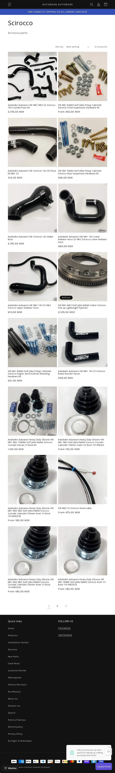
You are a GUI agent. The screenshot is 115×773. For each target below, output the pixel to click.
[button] (9, 4)
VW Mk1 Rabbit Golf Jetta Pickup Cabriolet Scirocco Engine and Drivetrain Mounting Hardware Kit (29, 374)
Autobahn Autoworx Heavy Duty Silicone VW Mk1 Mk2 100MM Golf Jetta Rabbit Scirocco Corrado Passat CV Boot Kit (31, 442)
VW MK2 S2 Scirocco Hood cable (74, 508)
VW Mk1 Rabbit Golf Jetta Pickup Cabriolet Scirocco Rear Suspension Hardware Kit (79, 172)
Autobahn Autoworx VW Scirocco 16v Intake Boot (30, 238)
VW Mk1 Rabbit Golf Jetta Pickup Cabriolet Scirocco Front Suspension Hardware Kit (79, 106)
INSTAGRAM (65, 635)
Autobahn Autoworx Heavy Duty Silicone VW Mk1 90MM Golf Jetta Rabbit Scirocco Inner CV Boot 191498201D (82, 582)
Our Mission (14, 691)
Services (12, 649)
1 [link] (49, 605)
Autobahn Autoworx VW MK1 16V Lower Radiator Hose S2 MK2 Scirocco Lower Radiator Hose (82, 239)
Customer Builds (17, 670)
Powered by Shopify (41, 767)
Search (12, 713)
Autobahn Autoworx (23, 767)
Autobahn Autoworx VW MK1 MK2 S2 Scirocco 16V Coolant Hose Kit (32, 106)
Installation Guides (18, 642)
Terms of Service (17, 720)
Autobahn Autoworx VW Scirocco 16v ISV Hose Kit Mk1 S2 (32, 172)
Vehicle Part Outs (17, 684)
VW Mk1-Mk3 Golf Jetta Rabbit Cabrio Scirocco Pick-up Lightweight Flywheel (82, 306)
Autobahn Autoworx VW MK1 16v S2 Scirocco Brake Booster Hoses (81, 372)
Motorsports (14, 677)
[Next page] (66, 605)
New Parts (13, 656)
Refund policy (15, 727)
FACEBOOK (64, 628)
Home (11, 628)
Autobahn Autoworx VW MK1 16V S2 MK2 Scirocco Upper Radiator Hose (29, 306)
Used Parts (14, 663)
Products (13, 635)
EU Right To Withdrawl (20, 741)
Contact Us (14, 706)
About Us (13, 699)
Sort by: (59, 46)
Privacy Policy (15, 734)
